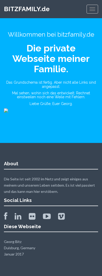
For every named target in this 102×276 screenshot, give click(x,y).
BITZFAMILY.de (27, 9)
